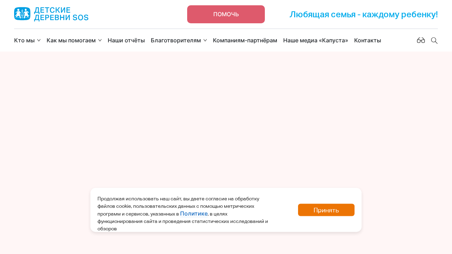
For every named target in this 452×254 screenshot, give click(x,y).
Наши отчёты (126, 40)
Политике (194, 213)
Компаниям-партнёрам (245, 40)
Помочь (226, 14)
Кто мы (24, 40)
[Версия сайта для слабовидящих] (421, 40)
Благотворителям (176, 40)
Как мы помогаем (71, 40)
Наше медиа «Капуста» (315, 40)
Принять (326, 210)
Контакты (367, 40)
